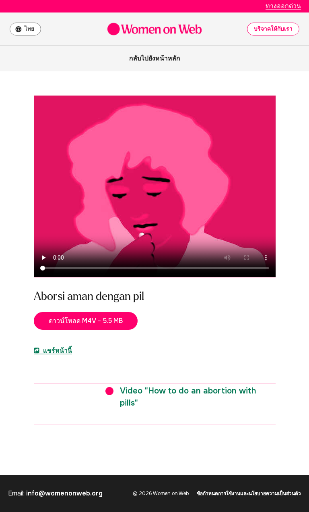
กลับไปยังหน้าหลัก (154, 58)
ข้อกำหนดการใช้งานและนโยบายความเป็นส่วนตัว (249, 493)
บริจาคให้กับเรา (273, 28)
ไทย (29, 28)
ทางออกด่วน (283, 6)
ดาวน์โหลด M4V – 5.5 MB (86, 320)
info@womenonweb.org (64, 493)
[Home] (154, 29)
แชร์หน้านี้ (56, 350)
